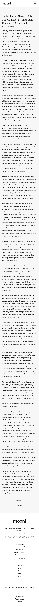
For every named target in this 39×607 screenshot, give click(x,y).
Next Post (19, 505)
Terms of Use (19, 599)
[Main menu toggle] (35, 3)
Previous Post (19, 500)
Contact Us (19, 602)
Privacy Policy (19, 596)
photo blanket (13, 125)
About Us (19, 593)
